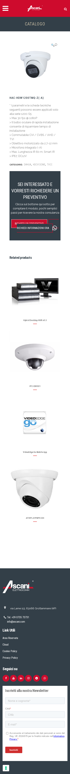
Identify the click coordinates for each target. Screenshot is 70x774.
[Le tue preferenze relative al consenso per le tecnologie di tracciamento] (6, 768)
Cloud (5, 644)
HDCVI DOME (39, 164)
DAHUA (27, 164)
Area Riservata (10, 638)
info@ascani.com (16, 621)
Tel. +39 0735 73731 (18, 617)
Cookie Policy (10, 651)
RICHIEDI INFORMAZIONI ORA (33, 228)
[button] (54, 45)
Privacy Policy (10, 657)
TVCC (49, 164)
